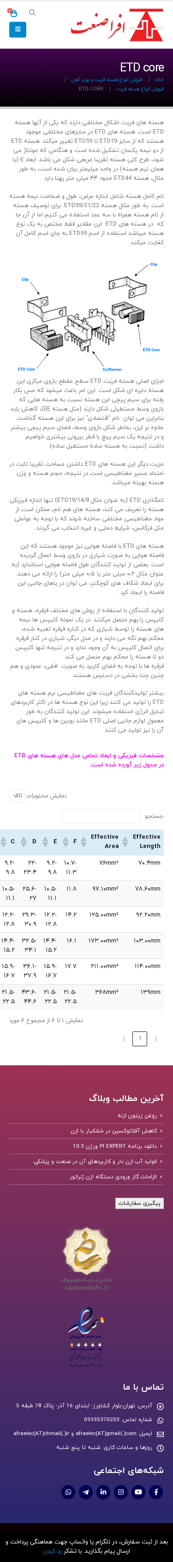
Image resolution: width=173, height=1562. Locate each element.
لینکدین (103, 1492)
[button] (32, 13)
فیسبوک (156, 1492)
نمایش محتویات (46, 796)
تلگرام (86, 1492)
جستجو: (153, 816)
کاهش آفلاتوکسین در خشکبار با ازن (114, 1131)
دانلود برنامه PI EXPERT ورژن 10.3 (115, 1146)
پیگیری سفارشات (140, 1203)
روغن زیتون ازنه (137, 1115)
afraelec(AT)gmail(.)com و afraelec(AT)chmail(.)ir (75, 1433)
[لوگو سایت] (115, 25)
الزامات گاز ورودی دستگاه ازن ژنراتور (113, 1177)
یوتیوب (138, 1492)
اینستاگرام (121, 1492)
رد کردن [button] (52, 1551)
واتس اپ (68, 1492)
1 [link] (140, 1038)
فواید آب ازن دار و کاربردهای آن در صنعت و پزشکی (95, 1161)
